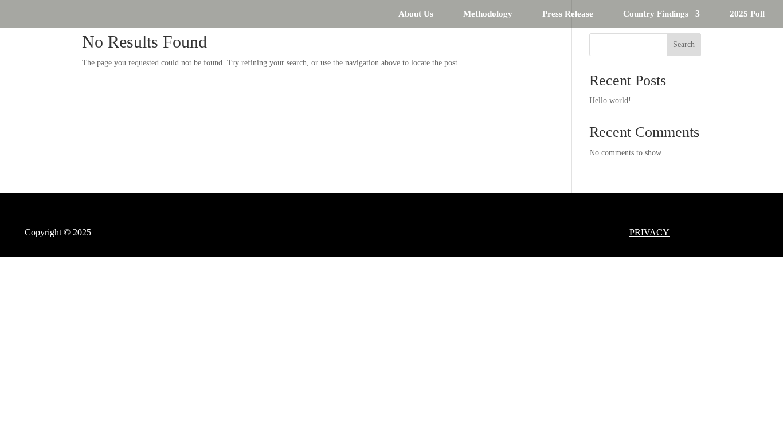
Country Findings (655, 14)
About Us (415, 14)
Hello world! (610, 100)
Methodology (487, 14)
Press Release (567, 14)
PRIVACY (649, 232)
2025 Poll (747, 14)
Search (684, 44)
